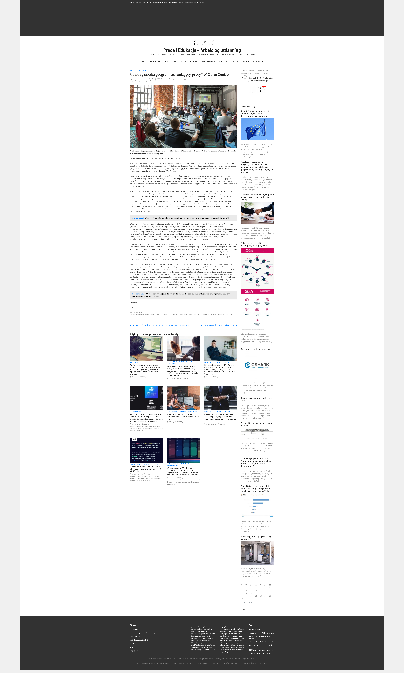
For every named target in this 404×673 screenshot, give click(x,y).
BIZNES (165, 64)
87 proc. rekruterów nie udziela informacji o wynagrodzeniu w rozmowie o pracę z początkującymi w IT (220, 420)
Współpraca (134, 654)
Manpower (262, 649)
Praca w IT (142, 74)
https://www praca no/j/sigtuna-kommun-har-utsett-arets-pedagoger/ (203, 639)
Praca (174, 64)
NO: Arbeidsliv (223, 64)
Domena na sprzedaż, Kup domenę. (142, 636)
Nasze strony (135, 640)
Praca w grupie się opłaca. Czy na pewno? (256, 540)
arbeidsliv (252, 633)
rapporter (265, 653)
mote (269, 649)
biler (255, 636)
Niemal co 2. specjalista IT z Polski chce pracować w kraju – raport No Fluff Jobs (146, 472)
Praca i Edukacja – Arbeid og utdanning (202, 53)
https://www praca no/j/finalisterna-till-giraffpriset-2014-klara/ (203, 648)
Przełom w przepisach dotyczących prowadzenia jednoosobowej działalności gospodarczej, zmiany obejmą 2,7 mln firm (257, 170)
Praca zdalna (193, 415)
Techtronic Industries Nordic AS (258, 656)
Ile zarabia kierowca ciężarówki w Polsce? (256, 427)
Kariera (183, 64)
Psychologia (194, 64)
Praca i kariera (178, 365)
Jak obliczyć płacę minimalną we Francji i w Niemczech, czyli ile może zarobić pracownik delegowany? (257, 465)
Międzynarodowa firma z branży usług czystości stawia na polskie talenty (160, 328)
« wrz (243, 612)
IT (130, 415)
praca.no (143, 64)
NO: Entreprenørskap (241, 64)
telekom (270, 656)
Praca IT (133, 74)
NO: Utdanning (258, 64)
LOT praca (199, 644)
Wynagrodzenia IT (173, 469)
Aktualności (155, 64)
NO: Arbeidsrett (208, 64)
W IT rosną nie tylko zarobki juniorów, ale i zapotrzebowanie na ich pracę (183, 419)
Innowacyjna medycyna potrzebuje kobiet (219, 328)
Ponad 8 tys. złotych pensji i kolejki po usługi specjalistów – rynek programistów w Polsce (256, 492)
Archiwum (134, 633)
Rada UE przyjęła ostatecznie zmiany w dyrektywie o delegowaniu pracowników (255, 116)
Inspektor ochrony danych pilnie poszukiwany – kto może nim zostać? (257, 200)
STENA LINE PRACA (209, 653)
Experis (256, 639)
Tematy (132, 650)
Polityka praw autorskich (139, 643)
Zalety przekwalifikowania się (255, 352)
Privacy (132, 647)
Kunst (269, 645)
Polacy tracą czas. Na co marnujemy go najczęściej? (254, 247)
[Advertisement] (202, 23)
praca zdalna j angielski (199, 630)
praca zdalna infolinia (199, 635)
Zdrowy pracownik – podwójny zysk (256, 402)
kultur (266, 645)
